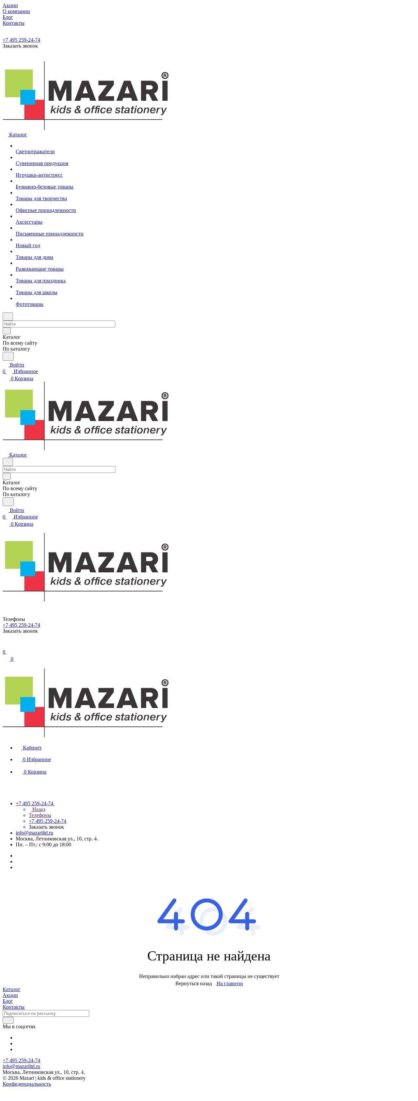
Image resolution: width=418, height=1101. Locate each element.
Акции (10, 995)
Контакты (13, 1007)
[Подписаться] (8, 1020)
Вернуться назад (193, 983)
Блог (8, 1001)
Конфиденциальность (27, 1084)
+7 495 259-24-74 (21, 40)
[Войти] (5, 645)
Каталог (12, 989)
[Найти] (8, 356)
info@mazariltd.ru (34, 833)
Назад (38, 809)
